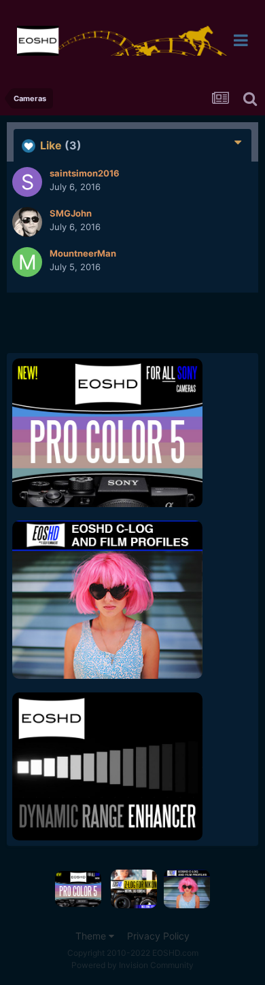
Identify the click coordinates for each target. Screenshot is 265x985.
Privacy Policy (158, 936)
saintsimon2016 (85, 173)
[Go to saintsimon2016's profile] (27, 182)
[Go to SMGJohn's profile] (27, 222)
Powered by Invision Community (132, 965)
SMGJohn (71, 213)
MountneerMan (83, 253)
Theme (92, 936)
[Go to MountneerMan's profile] (27, 262)
